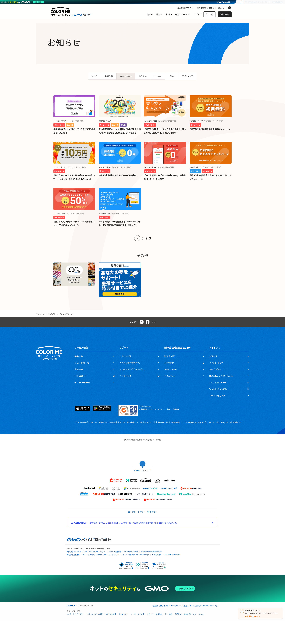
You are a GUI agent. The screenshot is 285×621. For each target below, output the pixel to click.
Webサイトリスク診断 (131, 552)
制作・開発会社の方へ (205, 8)
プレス (172, 76)
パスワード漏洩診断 (115, 552)
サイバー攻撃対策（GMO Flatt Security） (136, 555)
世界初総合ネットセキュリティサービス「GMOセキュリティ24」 (86, 552)
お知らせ (220, 8)
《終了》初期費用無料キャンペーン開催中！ (118, 175)
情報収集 (159, 614)
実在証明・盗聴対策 (73, 555)
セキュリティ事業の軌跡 (172, 554)
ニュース (158, 76)
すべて (94, 76)
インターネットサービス (75, 614)
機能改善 (108, 76)
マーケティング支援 (137, 614)
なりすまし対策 (157, 555)
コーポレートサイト (136, 511)
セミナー (143, 76)
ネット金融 (168, 614)
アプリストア (187, 76)
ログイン (197, 14)
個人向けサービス (190, 614)
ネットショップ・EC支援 (94, 614)
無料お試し (225, 14)
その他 (201, 614)
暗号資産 (178, 614)
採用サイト (152, 511)
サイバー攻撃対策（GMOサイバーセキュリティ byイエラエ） (101, 555)
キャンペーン (126, 76)
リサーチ (150, 614)
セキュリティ (123, 614)
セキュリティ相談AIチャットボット (151, 551)
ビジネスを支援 (111, 614)
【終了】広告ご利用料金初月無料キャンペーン (210, 129)
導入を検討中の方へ (185, 8)
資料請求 (209, 14)
